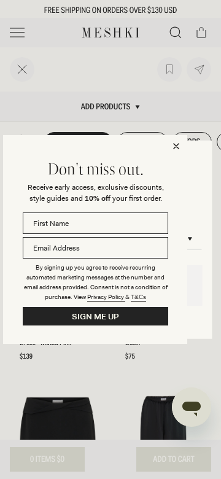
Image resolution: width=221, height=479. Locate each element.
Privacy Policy (106, 297)
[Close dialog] (176, 146)
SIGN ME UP (95, 316)
